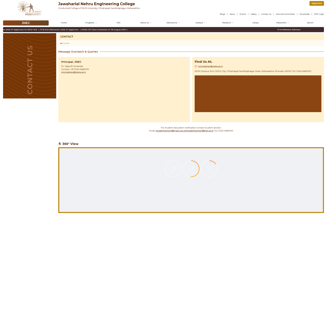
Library (255, 23)
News (232, 14)
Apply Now (317, 3)
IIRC (119, 23)
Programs (89, 23)
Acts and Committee (285, 14)
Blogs (222, 14)
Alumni (310, 23)
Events (243, 14)
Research (226, 23)
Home (64, 23)
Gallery (254, 14)
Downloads (305, 14)
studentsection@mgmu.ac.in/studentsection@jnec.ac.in (185, 131)
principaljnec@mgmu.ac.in (73, 72)
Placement (281, 23)
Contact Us (266, 14)
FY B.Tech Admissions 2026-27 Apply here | (57, 30)
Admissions (171, 23)
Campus (199, 23)
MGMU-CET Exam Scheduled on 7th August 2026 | (101, 30)
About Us (144, 23)
